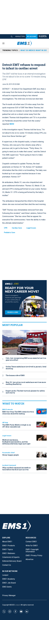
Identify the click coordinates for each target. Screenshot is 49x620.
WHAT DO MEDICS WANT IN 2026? (34, 50)
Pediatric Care (9, 232)
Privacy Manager (9, 595)
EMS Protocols (7, 409)
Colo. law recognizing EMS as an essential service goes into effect (26, 359)
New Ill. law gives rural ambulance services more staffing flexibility (26, 383)
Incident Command (9, 465)
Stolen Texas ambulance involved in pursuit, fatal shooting (26, 368)
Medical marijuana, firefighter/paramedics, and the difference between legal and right (16, 442)
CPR (5, 228)
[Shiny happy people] (41, 455)
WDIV (12, 124)
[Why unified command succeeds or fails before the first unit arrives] (41, 467)
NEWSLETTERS (20, 36)
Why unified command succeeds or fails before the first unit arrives (16, 469)
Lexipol (17, 605)
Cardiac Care (17, 228)
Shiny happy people (10, 455)
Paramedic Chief (8, 452)
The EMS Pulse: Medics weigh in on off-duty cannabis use (16, 426)
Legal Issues (31, 228)
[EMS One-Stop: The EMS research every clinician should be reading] (41, 411)
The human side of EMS (15, 375)
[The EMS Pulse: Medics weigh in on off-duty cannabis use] (41, 424)
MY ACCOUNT (31, 36)
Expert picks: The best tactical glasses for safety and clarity (25, 392)
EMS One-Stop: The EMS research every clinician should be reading (18, 413)
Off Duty (5, 422)
